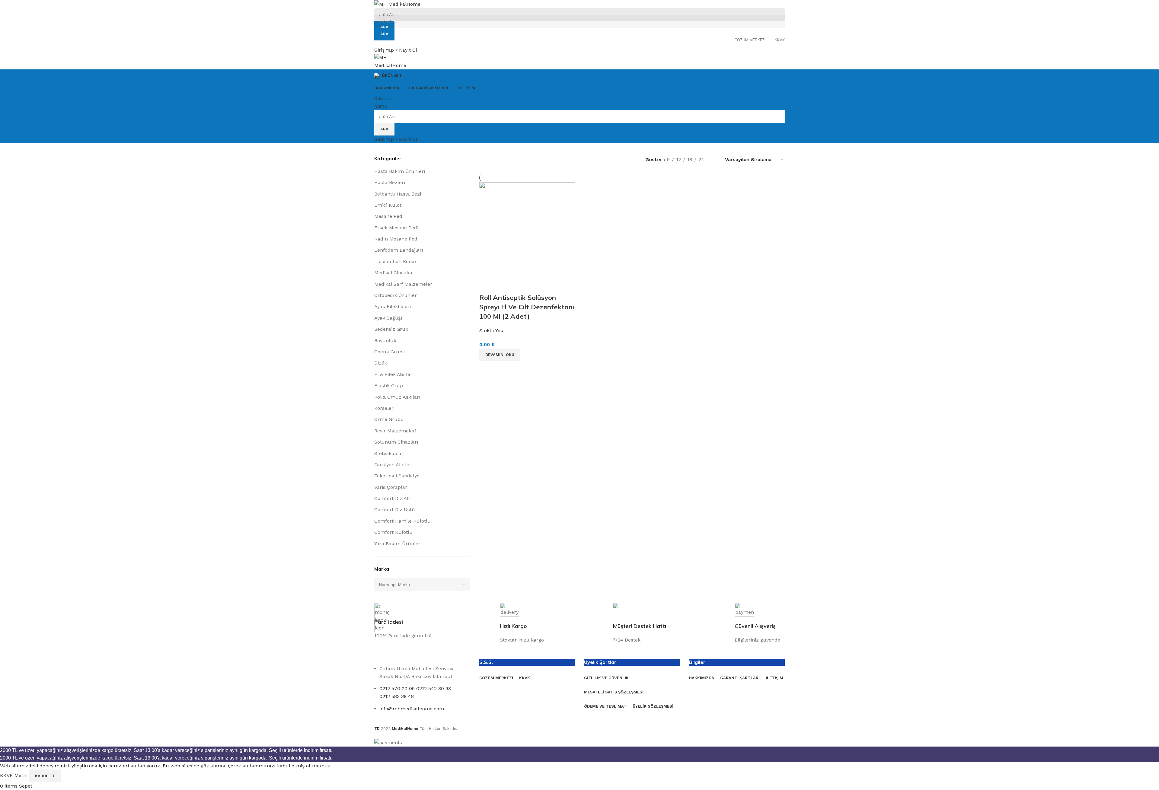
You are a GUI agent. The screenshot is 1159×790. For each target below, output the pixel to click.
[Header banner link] (579, 395)
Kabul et (45, 776)
